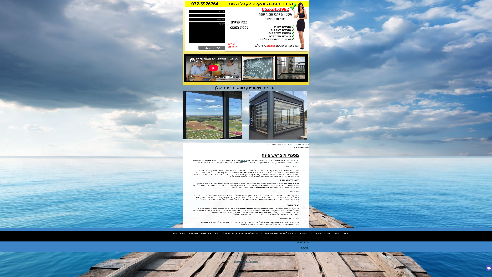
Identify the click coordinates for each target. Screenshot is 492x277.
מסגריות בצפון (288, 144)
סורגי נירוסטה (179, 233)
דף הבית (306, 144)
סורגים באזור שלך (211, 233)
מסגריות (298, 144)
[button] (489, 269)
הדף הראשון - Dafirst (251, 262)
